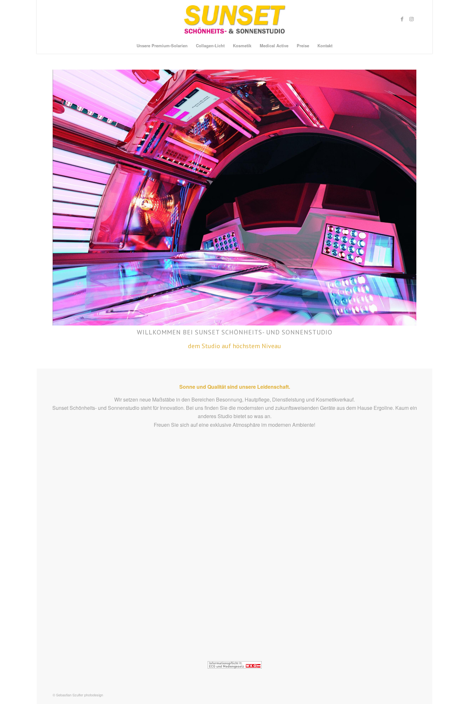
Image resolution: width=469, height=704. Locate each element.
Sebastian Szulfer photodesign (79, 694)
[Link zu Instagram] (411, 19)
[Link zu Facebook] (402, 19)
